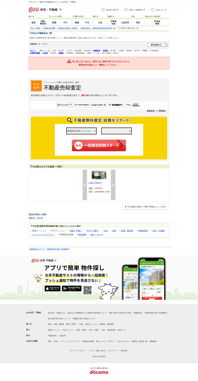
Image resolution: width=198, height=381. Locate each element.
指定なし (33, 50)
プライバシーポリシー (77, 351)
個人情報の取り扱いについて (59, 319)
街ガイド (112, 341)
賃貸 (114, 231)
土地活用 (62, 336)
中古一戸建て (93, 231)
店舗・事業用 (127, 231)
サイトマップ (113, 351)
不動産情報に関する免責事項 (58, 249)
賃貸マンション (91, 324)
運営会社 (124, 351)
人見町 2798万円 (95, 183)
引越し (56, 341)
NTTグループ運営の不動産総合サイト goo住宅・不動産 (52, 2)
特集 (49, 341)
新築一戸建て (76, 231)
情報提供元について (37, 249)
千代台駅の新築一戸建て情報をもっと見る (146, 207)
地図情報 (152, 341)
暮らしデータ (97, 234)
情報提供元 (138, 313)
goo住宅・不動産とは (56, 313)
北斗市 (40, 218)
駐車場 (102, 324)
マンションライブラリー (43, 234)
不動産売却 (52, 336)
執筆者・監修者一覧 (139, 341)
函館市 (32, 218)
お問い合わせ (101, 351)
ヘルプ (91, 351)
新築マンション (54, 330)
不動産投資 (143, 231)
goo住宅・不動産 (33, 312)
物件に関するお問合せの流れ (120, 313)
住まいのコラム (124, 341)
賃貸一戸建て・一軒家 (74, 324)
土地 (105, 231)
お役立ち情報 (32, 341)
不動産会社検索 (88, 341)
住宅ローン (122, 330)
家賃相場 (82, 234)
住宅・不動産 (158, 231)
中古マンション (68, 330)
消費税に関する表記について (84, 319)
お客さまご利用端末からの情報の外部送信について (87, 313)
